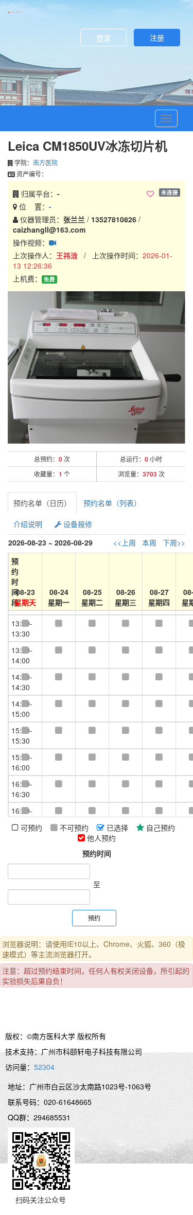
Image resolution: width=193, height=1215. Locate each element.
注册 (157, 37)
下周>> (174, 542)
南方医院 (45, 162)
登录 (103, 37)
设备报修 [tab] (76, 524)
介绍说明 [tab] (27, 524)
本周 (149, 542)
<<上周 (124, 542)
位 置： (34, 206)
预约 (94, 917)
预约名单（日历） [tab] (42, 503)
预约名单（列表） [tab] (112, 503)
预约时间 (96, 853)
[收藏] (150, 194)
